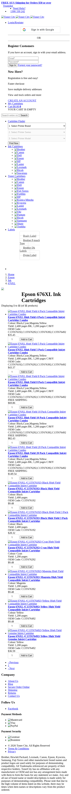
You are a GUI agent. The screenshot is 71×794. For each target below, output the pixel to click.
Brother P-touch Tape (30, 242)
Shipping (12, 690)
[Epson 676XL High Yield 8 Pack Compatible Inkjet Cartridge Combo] (39, 379)
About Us (13, 681)
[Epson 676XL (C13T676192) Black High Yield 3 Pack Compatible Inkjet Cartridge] (39, 515)
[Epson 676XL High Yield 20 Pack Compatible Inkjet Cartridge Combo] (39, 450)
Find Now (13, 143)
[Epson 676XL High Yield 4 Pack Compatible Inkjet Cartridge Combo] (39, 314)
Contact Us (14, 696)
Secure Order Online (19, 687)
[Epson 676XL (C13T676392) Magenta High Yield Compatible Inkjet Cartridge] (39, 574)
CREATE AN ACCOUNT (22, 100)
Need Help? (19, 8)
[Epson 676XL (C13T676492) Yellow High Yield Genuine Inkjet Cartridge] (39, 633)
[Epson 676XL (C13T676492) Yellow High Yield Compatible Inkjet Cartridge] (39, 603)
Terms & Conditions (18, 748)
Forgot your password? (30, 65)
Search (24, 115)
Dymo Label (29, 255)
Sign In (12, 65)
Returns (12, 693)
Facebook (13, 708)
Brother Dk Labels (27, 249)
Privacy (12, 751)
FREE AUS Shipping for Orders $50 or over (26, 2)
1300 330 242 (17, 11)
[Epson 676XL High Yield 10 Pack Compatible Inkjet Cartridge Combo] (39, 414)
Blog (10, 684)
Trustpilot (8, 5)
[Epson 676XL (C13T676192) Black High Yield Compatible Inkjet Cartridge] (39, 485)
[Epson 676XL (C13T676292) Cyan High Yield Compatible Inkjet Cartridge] (39, 544)
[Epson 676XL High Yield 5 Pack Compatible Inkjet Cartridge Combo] (39, 346)
